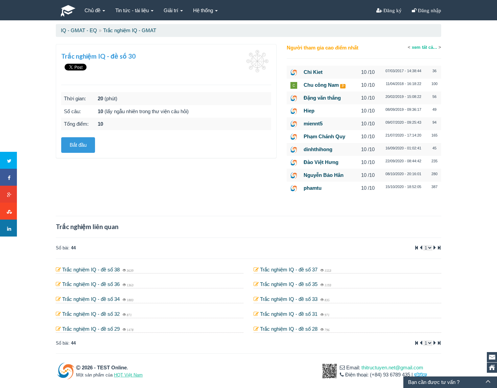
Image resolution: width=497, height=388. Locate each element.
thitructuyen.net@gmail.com (392, 367)
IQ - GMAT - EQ (79, 30)
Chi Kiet (313, 72)
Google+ (8, 194)
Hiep (309, 111)
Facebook (8, 177)
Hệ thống (203, 10)
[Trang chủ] (492, 368)
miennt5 (313, 123)
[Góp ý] (492, 357)
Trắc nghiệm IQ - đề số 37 (289, 269)
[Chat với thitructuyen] (420, 374)
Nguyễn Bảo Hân (324, 175)
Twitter (8, 160)
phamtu (313, 188)
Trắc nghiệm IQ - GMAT (129, 30)
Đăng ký (392, 10)
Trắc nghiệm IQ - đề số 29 (91, 329)
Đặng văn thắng (322, 98)
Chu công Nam (321, 85)
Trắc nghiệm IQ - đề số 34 (91, 299)
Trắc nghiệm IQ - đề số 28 (289, 329)
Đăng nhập (429, 10)
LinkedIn (8, 228)
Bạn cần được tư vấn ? (433, 382)
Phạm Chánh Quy (324, 136)
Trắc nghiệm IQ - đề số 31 (289, 314)
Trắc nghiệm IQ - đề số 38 (91, 269)
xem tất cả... (424, 47)
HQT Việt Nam (128, 374)
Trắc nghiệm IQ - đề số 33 (289, 299)
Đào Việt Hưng (321, 162)
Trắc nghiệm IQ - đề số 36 (91, 284)
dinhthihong (318, 149)
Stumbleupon (8, 211)
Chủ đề (93, 10)
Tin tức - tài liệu (132, 10)
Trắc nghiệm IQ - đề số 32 (91, 314)
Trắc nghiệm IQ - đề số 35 (289, 284)
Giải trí (172, 10)
